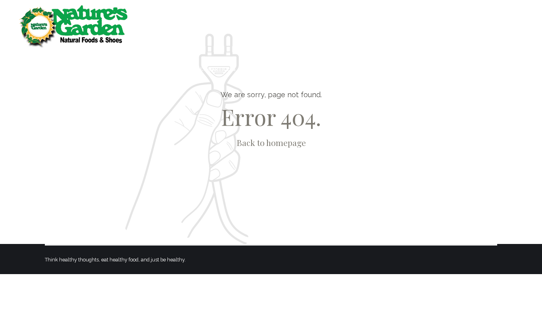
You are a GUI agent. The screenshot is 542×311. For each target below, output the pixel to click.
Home (119, 69)
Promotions (316, 69)
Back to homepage (271, 142)
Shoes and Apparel (455, 69)
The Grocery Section (381, 69)
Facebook (267, 69)
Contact (512, 69)
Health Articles (213, 69)
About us (158, 69)
